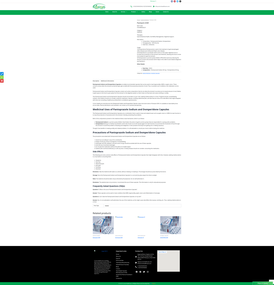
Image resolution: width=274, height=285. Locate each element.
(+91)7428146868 (147, 6)
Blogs (150, 11)
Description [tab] (96, 81)
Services (123, 11)
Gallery (143, 11)
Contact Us (166, 11)
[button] (124, 11)
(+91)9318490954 (137, 6)
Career (157, 11)
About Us (114, 11)
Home (106, 11)
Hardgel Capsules (155, 73)
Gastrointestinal (145, 20)
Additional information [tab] (107, 81)
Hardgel (107, 205)
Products (133, 11)
